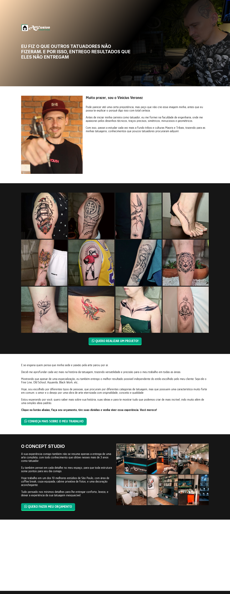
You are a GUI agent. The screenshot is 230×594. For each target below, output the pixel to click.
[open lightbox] (44, 216)
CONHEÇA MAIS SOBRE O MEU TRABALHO (54, 421)
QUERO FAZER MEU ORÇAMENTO (48, 506)
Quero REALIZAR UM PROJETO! (115, 341)
